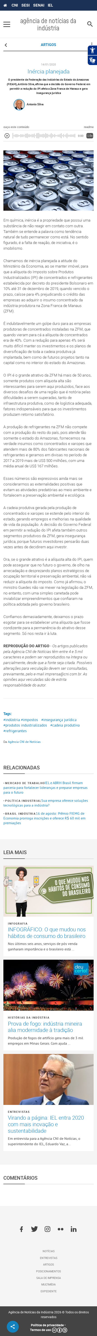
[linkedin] (73, 1229)
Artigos (48, 1264)
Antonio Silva (35, 104)
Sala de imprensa (48, 1277)
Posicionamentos (48, 1271)
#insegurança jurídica (58, 720)
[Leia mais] (48, 891)
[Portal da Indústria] (5, 5)
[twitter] (34, 1229)
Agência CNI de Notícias (24, 742)
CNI (15, 5)
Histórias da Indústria (29, 1017)
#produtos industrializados (25, 725)
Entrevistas (19, 1111)
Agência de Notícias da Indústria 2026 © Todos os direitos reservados (48, 1314)
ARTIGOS (48, 44)
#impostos (29, 720)
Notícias (49, 1251)
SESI (25, 5)
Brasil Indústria (20, 813)
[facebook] (21, 1229)
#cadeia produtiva (65, 725)
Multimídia (48, 1284)
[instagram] (47, 1229)
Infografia (18, 923)
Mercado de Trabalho (25, 783)
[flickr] (60, 1229)
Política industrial (23, 800)
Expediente (49, 1291)
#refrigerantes (15, 731)
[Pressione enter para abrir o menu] (6, 24)
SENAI (38, 5)
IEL (50, 5)
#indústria (11, 720)
